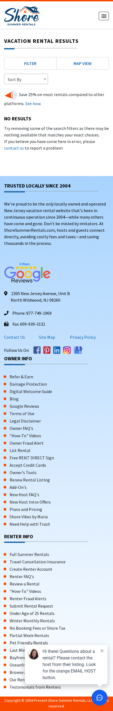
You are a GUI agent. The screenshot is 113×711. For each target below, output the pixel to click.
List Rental (20, 450)
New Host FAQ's (24, 494)
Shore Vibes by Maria (29, 516)
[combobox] (26, 79)
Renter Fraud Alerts (28, 598)
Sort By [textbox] (14, 79)
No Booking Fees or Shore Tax (37, 628)
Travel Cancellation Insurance (38, 561)
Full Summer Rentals (29, 554)
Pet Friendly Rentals (29, 642)
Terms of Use (22, 413)
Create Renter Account (31, 569)
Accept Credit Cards (28, 465)
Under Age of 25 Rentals (32, 613)
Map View (83, 63)
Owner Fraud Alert (27, 443)
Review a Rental (24, 584)
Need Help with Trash (30, 524)
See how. (32, 103)
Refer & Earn (21, 376)
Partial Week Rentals (29, 635)
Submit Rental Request (31, 606)
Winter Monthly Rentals (32, 620)
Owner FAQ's (21, 428)
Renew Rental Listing (30, 480)
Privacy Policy (82, 337)
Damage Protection (28, 384)
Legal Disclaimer (25, 421)
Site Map (47, 337)
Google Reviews (24, 406)
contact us (14, 148)
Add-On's (18, 487)
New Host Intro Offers (30, 502)
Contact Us (14, 337)
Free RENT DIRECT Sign (32, 457)
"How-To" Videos (25, 435)
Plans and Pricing (26, 509)
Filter (30, 63)
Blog (14, 398)
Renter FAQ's (22, 576)
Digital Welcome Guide (31, 391)
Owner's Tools (23, 472)
